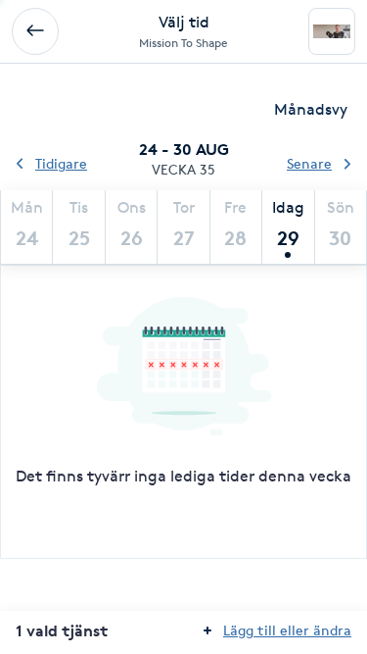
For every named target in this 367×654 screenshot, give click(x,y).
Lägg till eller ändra (287, 630)
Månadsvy (310, 109)
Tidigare (61, 163)
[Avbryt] (35, 31)
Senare (309, 163)
